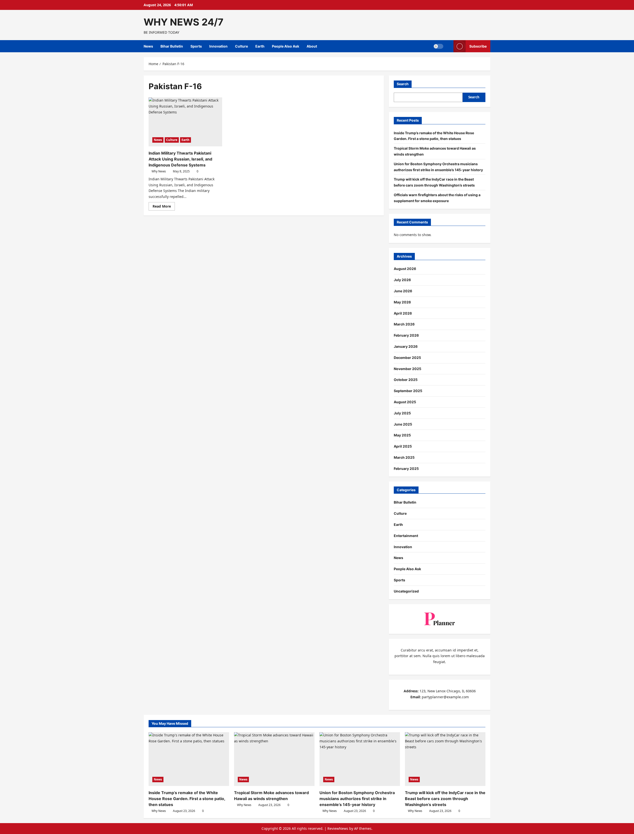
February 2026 (406, 335)
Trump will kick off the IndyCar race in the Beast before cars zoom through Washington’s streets (445, 798)
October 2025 (406, 379)
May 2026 (402, 302)
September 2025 (408, 391)
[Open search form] (448, 46)
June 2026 (403, 291)
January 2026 (406, 346)
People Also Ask (285, 46)
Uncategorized (406, 591)
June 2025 (403, 424)
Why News (159, 171)
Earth (259, 46)
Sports (196, 46)
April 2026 (403, 313)
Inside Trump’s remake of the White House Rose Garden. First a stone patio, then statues (187, 798)
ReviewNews (337, 828)
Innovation (218, 46)
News (148, 46)
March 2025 (404, 457)
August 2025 (405, 402)
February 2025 (406, 468)
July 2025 (402, 413)
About (312, 46)
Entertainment (406, 536)
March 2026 (404, 324)
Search (403, 84)
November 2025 (407, 369)
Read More (164, 207)
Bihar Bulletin (171, 46)
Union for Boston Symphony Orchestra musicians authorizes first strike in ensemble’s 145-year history (357, 798)
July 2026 (402, 280)
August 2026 (405, 269)
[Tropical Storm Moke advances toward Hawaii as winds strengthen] (274, 759)
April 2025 (403, 446)
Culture (241, 46)
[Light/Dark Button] (438, 46)
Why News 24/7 (183, 22)
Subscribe (478, 46)
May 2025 (402, 435)
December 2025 (407, 357)
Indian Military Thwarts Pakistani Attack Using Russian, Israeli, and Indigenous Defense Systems (180, 159)
